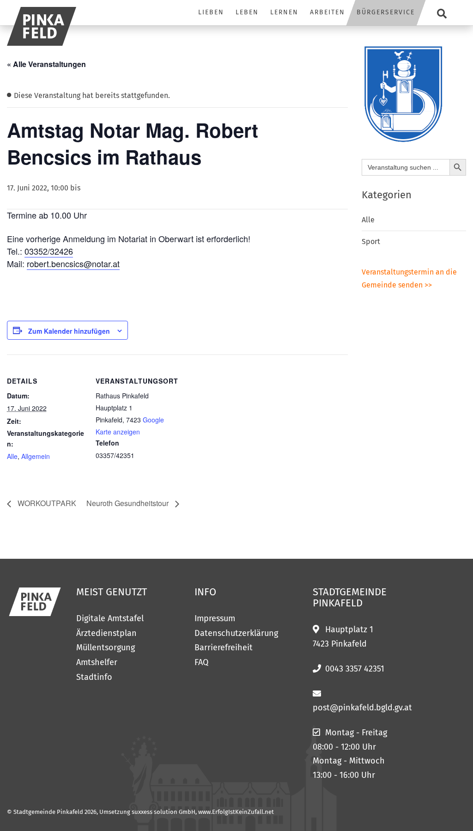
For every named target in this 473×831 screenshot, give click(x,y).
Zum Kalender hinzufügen (69, 331)
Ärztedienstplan (106, 633)
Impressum (214, 618)
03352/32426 (48, 251)
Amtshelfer (96, 662)
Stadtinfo (94, 677)
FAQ (201, 662)
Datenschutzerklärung (236, 633)
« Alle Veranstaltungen (46, 64)
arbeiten (327, 12)
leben (247, 12)
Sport (371, 241)
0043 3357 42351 (354, 669)
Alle (12, 456)
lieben (211, 12)
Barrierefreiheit (223, 647)
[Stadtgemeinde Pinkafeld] (41, 26)
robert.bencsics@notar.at (73, 263)
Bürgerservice (386, 12)
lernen (284, 12)
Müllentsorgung (105, 647)
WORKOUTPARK (46, 503)
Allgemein (35, 456)
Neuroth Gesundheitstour (128, 503)
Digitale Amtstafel (110, 618)
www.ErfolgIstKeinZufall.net (236, 811)
